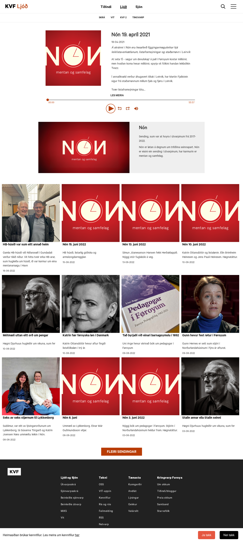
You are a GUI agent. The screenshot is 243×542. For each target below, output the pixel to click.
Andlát (132, 491)
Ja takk (206, 535)
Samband (163, 504)
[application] (121, 107)
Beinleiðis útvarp (71, 504)
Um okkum (163, 484)
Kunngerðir (135, 484)
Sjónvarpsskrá (69, 491)
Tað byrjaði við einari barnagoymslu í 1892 (150, 335)
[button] (110, 108)
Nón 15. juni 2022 (74, 245)
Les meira (117, 95)
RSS (101, 518)
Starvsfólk (163, 511)
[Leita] (223, 6)
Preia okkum (164, 498)
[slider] (153, 108)
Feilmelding (106, 511)
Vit (62, 518)
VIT (112, 18)
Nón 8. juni (70, 418)
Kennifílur (105, 498)
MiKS (64, 511)
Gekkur (132, 504)
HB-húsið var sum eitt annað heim (26, 245)
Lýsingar (133, 498)
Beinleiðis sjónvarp (72, 498)
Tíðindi (106, 7)
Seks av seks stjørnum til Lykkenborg (28, 418)
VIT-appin (105, 491)
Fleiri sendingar (121, 452)
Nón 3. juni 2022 (133, 418)
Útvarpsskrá (68, 484)
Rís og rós (105, 504)
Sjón (139, 7)
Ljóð (123, 7)
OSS (101, 484)
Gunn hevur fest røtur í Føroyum (204, 335)
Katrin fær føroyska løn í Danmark (86, 335)
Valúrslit (133, 511)
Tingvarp (138, 18)
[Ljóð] (25, 6)
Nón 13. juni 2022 (134, 245)
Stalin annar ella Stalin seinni (201, 418)
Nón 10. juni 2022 (194, 245)
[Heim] (10, 6)
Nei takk (228, 535)
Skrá (102, 18)
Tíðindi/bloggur (167, 491)
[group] (136, 108)
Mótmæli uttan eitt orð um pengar (25, 335)
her (77, 535)
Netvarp (104, 524)
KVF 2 (123, 18)
